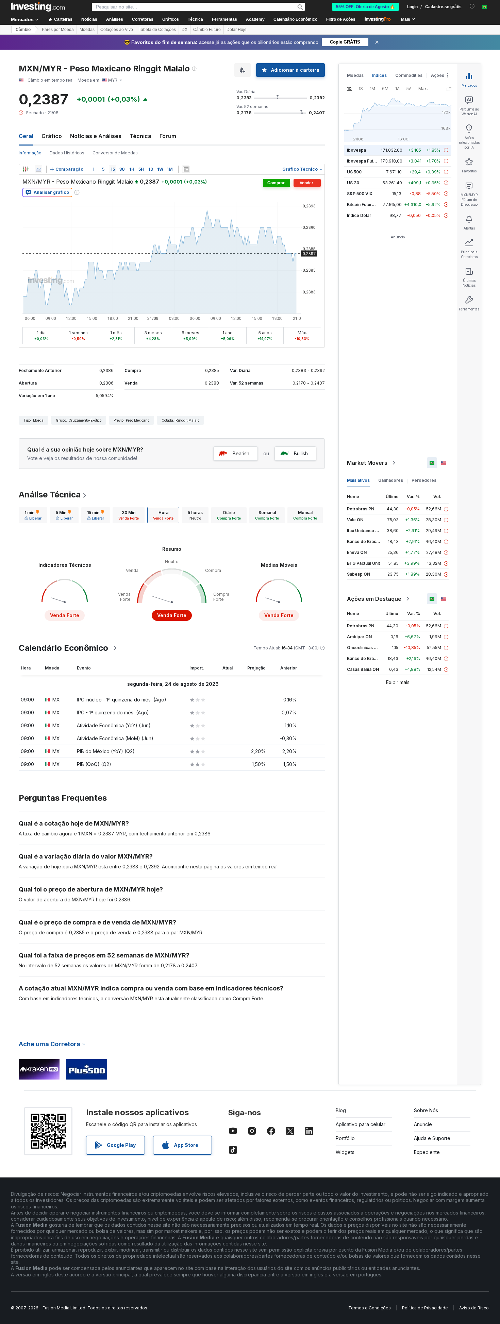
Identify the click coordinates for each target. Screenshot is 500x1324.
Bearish (241, 453)
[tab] (33, 515)
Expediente (427, 1152)
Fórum (168, 136)
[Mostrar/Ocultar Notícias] (185, 169)
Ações (437, 75)
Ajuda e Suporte (432, 1138)
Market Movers (367, 462)
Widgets (345, 1152)
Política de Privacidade (425, 1307)
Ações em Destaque (374, 598)
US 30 (353, 182)
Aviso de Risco (474, 1307)
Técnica (140, 136)
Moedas (87, 29)
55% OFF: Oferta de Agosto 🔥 (365, 6)
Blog (341, 1110)
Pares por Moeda (58, 29)
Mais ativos (358, 480)
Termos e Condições (369, 1307)
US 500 (354, 171)
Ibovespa (356, 150)
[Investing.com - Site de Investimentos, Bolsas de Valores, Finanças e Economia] (38, 7)
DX (184, 29)
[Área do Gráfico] (38, 169)
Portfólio (345, 1138)
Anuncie (423, 1124)
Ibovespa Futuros (364, 161)
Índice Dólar (359, 215)
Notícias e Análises (95, 136)
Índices (379, 75)
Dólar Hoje (237, 29)
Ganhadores (390, 480)
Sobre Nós (426, 1110)
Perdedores (424, 480)
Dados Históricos (67, 152)
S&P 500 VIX (359, 193)
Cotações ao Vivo (116, 29)
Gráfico (51, 136)
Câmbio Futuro (207, 29)
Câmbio (23, 29)
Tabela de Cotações (157, 29)
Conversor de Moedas (115, 152)
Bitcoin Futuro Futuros (369, 204)
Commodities (408, 75)
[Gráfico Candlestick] (25, 169)
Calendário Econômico (295, 19)
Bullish (301, 453)
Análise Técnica (50, 494)
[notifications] (472, 6)
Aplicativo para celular (360, 1124)
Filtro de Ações (340, 19)
